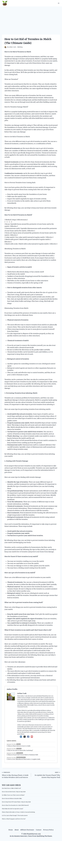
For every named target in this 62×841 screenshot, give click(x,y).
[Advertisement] (31, 18)
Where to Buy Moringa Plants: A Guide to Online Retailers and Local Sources (15, 775)
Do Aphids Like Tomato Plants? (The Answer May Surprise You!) (47, 775)
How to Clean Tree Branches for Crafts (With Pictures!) (15, 805)
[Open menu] (58, 3)
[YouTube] (31, 736)
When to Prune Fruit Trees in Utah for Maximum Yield (23, 754)
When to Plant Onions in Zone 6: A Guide (19, 746)
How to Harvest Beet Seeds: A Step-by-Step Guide (14, 791)
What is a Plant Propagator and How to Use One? (14, 818)
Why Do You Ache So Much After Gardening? (20, 750)
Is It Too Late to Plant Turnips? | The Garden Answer (15, 815)
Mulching (20, 47)
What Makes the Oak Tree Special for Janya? (12, 808)
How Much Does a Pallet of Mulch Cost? (11, 788)
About (17, 830)
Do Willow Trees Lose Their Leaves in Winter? (13, 795)
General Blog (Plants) (21, 757)
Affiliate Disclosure (27, 830)
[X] (24, 736)
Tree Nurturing (20, 753)
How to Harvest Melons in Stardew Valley (12, 798)
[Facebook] (28, 736)
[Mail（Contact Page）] (21, 736)
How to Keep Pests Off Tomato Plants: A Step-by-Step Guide (16, 801)
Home (10, 830)
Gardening (19, 748)
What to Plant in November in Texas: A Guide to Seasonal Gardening (18, 812)
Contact (38, 830)
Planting (18, 744)
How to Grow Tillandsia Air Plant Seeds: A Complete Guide (24, 759)
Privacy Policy (48, 830)
